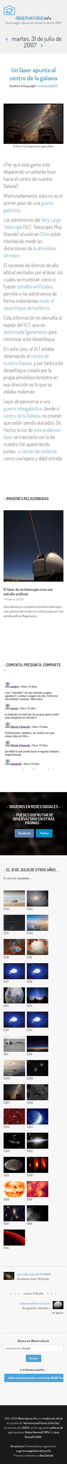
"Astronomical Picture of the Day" (41, 1423)
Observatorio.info (27, 1418)
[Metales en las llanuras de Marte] (14, 1044)
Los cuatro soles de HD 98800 (34, 1274)
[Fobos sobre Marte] (14, 899)
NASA (26, 1427)
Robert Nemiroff (34, 1432)
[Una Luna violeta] (37, 1213)
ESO (54, 86)
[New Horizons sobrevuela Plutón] (14, 971)
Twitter (44, 833)
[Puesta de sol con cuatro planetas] (37, 1044)
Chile (44, 234)
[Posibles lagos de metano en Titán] (37, 1092)
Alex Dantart (46, 1455)
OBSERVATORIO (29, 18)
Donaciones (17, 1446)
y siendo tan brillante (37, 451)
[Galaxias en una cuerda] (37, 1068)
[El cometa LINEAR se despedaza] (37, 1165)
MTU (47, 1432)
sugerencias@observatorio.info (33, 1451)
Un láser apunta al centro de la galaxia (33, 74)
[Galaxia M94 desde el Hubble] (37, 899)
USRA (38, 1437)
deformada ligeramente (26, 332)
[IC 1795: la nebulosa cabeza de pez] (14, 947)
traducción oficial (53, 1418)
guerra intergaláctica (23, 408)
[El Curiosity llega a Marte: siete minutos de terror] (37, 1020)
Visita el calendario (17, 878)
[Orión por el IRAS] (37, 1189)
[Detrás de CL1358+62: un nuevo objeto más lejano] (14, 1213)
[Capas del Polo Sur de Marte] (37, 947)
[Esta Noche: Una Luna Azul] (37, 1116)
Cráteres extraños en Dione (34, 1303)
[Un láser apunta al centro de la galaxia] (14, 1092)
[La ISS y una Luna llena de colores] (14, 995)
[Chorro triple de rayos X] (14, 1189)
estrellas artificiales (34, 286)
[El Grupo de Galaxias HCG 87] (14, 1141)
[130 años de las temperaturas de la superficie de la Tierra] (14, 1020)
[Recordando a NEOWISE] (14, 923)
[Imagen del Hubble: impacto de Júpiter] (14, 1068)
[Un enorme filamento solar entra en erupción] (37, 971)
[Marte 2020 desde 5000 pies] (37, 923)
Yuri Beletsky (44, 86)
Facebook (24, 833)
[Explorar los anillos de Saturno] (14, 1238)
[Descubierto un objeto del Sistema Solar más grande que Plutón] (14, 1116)
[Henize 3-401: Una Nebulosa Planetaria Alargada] (37, 1141)
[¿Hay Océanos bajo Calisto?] (14, 1165)
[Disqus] (33, 724)
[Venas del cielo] (37, 995)
